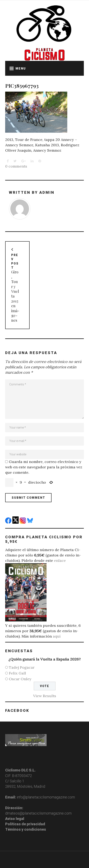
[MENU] (10, 68)
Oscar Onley (20, 679)
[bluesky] (30, 522)
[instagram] (23, 522)
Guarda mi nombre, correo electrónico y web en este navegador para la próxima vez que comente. (43, 467)
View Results (44, 695)
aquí (57, 636)
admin (46, 192)
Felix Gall (17, 673)
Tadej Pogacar (22, 667)
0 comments (16, 166)
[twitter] (16, 522)
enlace (60, 560)
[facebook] (8, 522)
